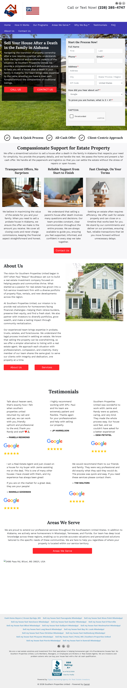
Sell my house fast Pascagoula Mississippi (62, 618)
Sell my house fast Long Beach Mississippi (42, 629)
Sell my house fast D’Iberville (102, 622)
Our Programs (40, 25)
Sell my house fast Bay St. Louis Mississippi (84, 629)
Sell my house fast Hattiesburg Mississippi (85, 633)
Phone (72, 56)
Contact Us (24, 31)
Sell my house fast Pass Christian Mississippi (43, 633)
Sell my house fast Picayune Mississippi (34, 637)
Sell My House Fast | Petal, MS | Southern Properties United (83, 637)
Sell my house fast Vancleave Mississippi (30, 622)
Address (73, 66)
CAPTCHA (73, 110)
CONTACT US (45, 89)
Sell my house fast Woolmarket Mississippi (100, 625)
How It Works (22, 25)
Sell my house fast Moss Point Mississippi (103, 618)
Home (7, 25)
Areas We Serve (60, 25)
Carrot (87, 684)
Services (47, 367)
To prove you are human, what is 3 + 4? (90, 100)
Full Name (73, 46)
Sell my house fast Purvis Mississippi (43, 641)
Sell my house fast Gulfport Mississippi (60, 625)
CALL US (15, 89)
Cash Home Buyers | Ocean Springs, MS (22, 618)
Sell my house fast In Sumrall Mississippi (82, 641)
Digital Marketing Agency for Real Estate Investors (69, 679)
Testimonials (100, 25)
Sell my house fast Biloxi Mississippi (23, 625)
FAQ (113, 25)
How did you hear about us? (84, 90)
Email (100, 56)
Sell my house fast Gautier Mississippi (68, 622)
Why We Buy (81, 25)
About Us (9, 31)
